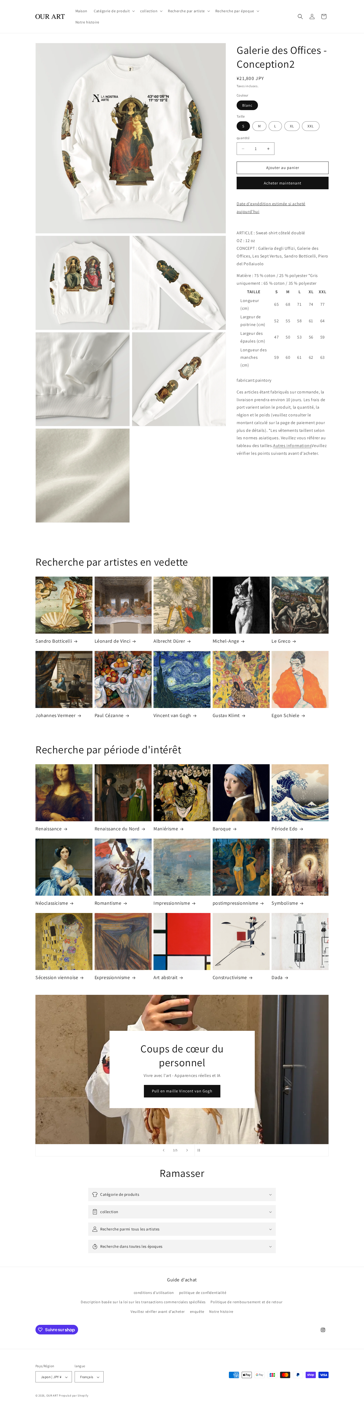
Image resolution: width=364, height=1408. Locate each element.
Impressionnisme (171, 903)
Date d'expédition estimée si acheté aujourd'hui (271, 207)
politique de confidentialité (203, 1292)
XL (292, 126)
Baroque (222, 829)
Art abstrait (165, 977)
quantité (243, 138)
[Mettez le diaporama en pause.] (200, 1150)
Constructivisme (230, 977)
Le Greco (281, 641)
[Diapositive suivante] (187, 1150)
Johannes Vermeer (55, 715)
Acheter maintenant (282, 183)
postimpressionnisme (235, 903)
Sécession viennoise (56, 977)
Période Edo (285, 829)
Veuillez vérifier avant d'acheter (158, 1311)
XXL (311, 126)
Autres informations (292, 446)
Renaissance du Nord (117, 829)
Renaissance (48, 829)
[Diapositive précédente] (163, 1150)
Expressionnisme (112, 977)
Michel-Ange (226, 641)
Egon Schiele (285, 715)
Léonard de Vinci (113, 641)
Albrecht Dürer (169, 641)
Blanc (247, 105)
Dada (277, 977)
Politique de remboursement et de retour (246, 1302)
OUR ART (52, 1396)
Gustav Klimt (226, 715)
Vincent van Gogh (172, 715)
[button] (114, 11)
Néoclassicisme (51, 903)
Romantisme (108, 903)
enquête (197, 1311)
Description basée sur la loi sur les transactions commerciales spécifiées (143, 1302)
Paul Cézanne (109, 715)
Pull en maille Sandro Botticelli (182, 1090)
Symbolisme (285, 903)
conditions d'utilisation (154, 1292)
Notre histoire (221, 1311)
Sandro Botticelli (53, 641)
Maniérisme (165, 829)
